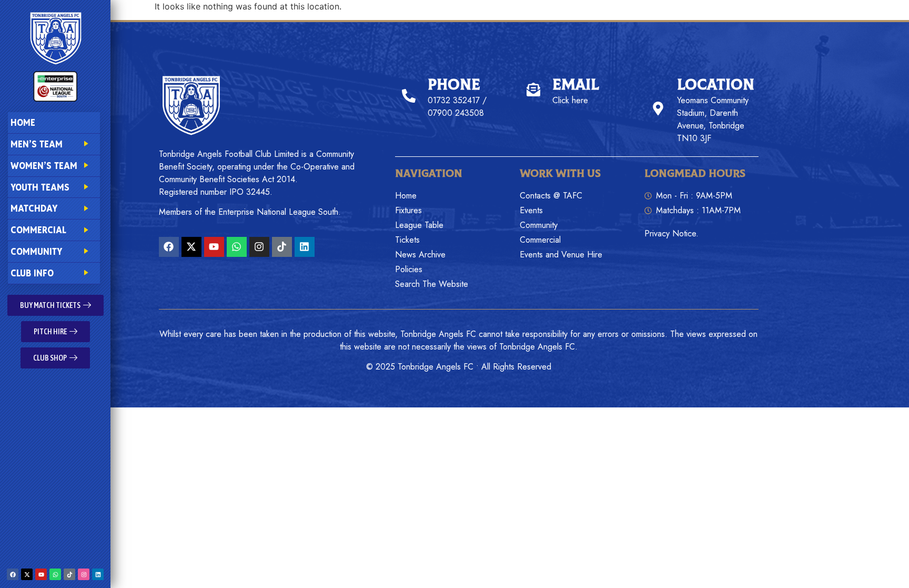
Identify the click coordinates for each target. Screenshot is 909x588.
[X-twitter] (27, 574)
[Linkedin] (98, 574)
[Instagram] (83, 574)
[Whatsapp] (55, 574)
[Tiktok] (69, 574)
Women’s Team (44, 166)
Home (23, 122)
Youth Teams (40, 187)
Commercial (38, 230)
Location (715, 85)
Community (36, 251)
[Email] (533, 89)
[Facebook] (12, 574)
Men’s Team (37, 144)
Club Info (32, 273)
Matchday (34, 208)
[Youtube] (41, 574)
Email (575, 85)
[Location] (658, 108)
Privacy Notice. (671, 233)
